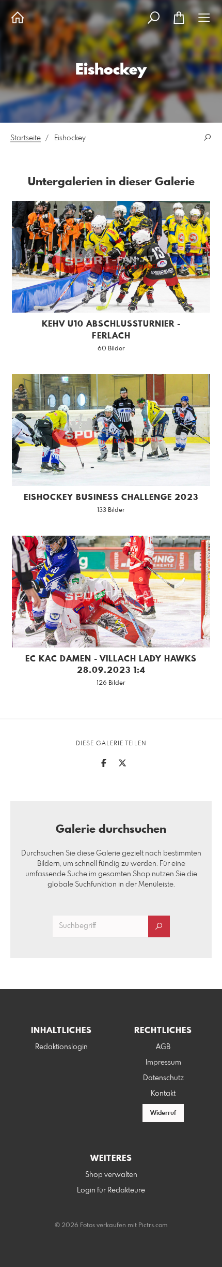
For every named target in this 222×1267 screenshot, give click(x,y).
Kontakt (163, 1093)
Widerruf (163, 1113)
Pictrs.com (153, 1225)
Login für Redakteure (111, 1190)
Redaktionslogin (61, 1047)
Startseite (25, 138)
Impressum (163, 1062)
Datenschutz (163, 1078)
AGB (163, 1047)
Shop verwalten (111, 1174)
